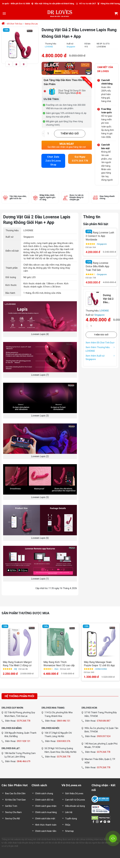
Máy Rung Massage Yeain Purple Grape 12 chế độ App (99, 664)
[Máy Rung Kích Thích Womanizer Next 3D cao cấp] (60, 642)
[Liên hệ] (113, 838)
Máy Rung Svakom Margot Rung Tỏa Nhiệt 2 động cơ (17, 664)
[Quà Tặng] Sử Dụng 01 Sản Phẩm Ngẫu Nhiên (72, 91)
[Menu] (4, 13)
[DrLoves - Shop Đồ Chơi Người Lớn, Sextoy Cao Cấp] (60, 13)
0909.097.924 (103, 736)
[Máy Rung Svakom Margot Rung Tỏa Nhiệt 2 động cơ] (19, 642)
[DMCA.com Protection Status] (101, 817)
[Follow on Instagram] (97, 821)
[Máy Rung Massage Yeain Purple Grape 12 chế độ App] (100, 642)
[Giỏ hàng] (116, 13)
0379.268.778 (23, 721)
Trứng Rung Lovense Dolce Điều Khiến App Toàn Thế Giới (97, 266)
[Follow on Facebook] (93, 821)
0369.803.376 (63, 741)
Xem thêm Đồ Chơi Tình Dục (100, 342)
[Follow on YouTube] (109, 821)
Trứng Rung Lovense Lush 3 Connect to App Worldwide (100, 236)
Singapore (71, 47)
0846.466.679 (23, 761)
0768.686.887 (103, 721)
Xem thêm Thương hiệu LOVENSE (98, 349)
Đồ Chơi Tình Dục (14, 24)
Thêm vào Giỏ (69, 133)
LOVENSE (49, 47)
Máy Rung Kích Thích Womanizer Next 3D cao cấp (59, 664)
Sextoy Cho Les (31, 24)
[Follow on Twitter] (101, 821)
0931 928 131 (23, 741)
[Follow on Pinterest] (105, 821)
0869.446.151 (63, 721)
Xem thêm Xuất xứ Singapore (95, 357)
